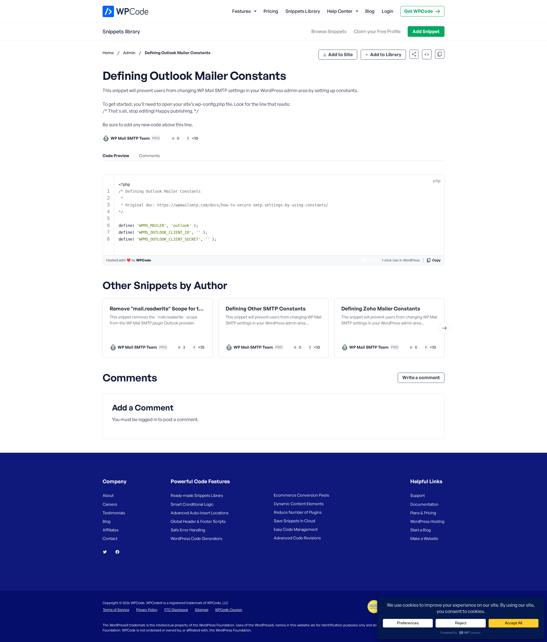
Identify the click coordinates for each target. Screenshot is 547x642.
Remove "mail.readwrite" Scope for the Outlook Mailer (158, 309)
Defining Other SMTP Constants (266, 309)
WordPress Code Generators (196, 538)
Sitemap (201, 610)
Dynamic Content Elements (299, 503)
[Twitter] (107, 552)
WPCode (143, 260)
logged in (147, 419)
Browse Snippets (328, 31)
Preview (136, 335)
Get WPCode (418, 11)
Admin (129, 52)
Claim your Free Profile (377, 31)
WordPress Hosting (427, 521)
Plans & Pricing (423, 512)
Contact (110, 538)
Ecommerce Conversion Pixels (301, 495)
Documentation (424, 504)
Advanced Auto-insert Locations (199, 512)
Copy (436, 260)
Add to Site (340, 54)
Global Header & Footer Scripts (198, 521)
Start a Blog (420, 529)
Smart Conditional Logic (192, 504)
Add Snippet (426, 31)
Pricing (271, 11)
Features (241, 11)
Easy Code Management (296, 529)
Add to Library (385, 54)
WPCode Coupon (228, 610)
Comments (149, 155)
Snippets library (121, 31)
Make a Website (424, 538)
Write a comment (421, 377)
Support (417, 495)
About (108, 495)
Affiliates (111, 529)
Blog (369, 11)
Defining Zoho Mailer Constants (380, 309)
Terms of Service (116, 610)
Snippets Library (302, 11)
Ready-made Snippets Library (197, 495)
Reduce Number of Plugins (298, 512)
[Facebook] (119, 552)
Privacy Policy (147, 610)
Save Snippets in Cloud (294, 520)
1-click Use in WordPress (401, 260)
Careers (110, 504)
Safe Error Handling (188, 529)
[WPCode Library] (121, 11)
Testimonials (114, 512)
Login (387, 11)
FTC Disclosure (176, 610)
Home (108, 52)
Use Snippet (185, 335)
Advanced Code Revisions (297, 537)
